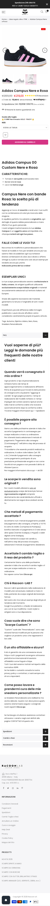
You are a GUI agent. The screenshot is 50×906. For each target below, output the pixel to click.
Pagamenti (6, 808)
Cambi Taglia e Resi (10, 816)
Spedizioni (40, 411)
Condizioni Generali (10, 804)
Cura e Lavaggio (9, 825)
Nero (30, 321)
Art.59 (40, 470)
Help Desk (6, 829)
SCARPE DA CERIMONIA (11, 868)
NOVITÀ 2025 (7, 859)
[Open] (6, 900)
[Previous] (5, 50)
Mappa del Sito (8, 842)
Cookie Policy (7, 838)
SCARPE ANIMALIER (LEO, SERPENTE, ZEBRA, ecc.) (21, 880)
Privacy (5, 834)
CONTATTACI (16, 721)
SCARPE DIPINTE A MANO (12, 863)
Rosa (35, 321)
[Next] (44, 50)
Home (4, 19)
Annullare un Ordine (10, 821)
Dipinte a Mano (21, 321)
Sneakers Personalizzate (12, 324)
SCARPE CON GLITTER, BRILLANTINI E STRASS (19, 876)
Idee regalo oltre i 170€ (18, 19)
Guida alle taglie (9, 117)
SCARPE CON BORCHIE (11, 872)
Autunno (10, 321)
